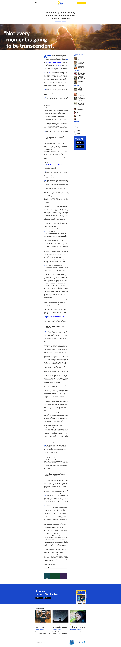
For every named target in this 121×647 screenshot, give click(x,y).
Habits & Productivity (58, 21)
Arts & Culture (55, 629)
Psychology (64, 21)
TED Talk (50, 72)
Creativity (37, 629)
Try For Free (81, 3)
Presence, (54, 61)
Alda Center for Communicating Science (53, 62)
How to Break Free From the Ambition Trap (57, 454)
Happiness (41, 629)
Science (59, 629)
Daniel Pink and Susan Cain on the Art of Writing (42, 626)
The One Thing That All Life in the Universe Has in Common (60, 626)
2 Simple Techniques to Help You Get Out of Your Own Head (77, 626)
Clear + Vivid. (59, 65)
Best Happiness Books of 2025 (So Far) (56, 164)
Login (74, 3)
